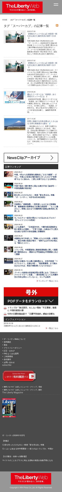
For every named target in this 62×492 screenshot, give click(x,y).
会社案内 (7, 359)
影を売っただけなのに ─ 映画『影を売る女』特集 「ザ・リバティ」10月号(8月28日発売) (34, 196)
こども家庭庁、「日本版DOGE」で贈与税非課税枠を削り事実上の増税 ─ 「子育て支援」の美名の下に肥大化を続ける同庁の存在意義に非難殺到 (36, 229)
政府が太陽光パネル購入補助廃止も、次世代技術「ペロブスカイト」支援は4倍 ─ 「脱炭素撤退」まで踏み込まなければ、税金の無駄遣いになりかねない (36, 263)
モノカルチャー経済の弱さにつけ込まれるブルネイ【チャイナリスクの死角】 (35, 219)
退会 (5, 344)
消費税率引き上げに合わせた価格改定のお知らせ (22, 325)
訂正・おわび (9, 350)
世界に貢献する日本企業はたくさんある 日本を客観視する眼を (42, 122)
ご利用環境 (8, 356)
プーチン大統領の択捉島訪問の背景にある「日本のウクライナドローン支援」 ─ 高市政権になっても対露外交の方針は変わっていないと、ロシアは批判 (36, 274)
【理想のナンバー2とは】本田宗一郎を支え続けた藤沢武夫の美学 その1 (42, 64)
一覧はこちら (52, 328)
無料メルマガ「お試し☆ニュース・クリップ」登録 (23, 386)
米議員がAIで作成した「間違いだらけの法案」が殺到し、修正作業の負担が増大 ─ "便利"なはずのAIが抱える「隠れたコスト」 (36, 240)
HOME (4, 19)
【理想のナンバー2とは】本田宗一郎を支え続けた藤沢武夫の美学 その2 (42, 34)
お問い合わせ (9, 362)
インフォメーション (15, 319)
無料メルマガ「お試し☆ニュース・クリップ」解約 (23, 389)
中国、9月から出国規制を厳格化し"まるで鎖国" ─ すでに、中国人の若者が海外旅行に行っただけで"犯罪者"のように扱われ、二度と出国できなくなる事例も (35, 176)
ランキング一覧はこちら (48, 280)
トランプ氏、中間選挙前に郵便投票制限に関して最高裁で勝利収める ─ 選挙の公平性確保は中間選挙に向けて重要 (36, 252)
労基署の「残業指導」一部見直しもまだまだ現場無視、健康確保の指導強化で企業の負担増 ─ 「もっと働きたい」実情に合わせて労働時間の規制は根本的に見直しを (36, 207)
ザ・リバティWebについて (15, 339)
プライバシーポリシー (13, 347)
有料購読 (7, 341)
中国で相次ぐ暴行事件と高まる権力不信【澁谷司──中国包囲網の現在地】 (35, 187)
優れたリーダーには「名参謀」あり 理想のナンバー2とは (41, 95)
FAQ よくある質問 (11, 353)
